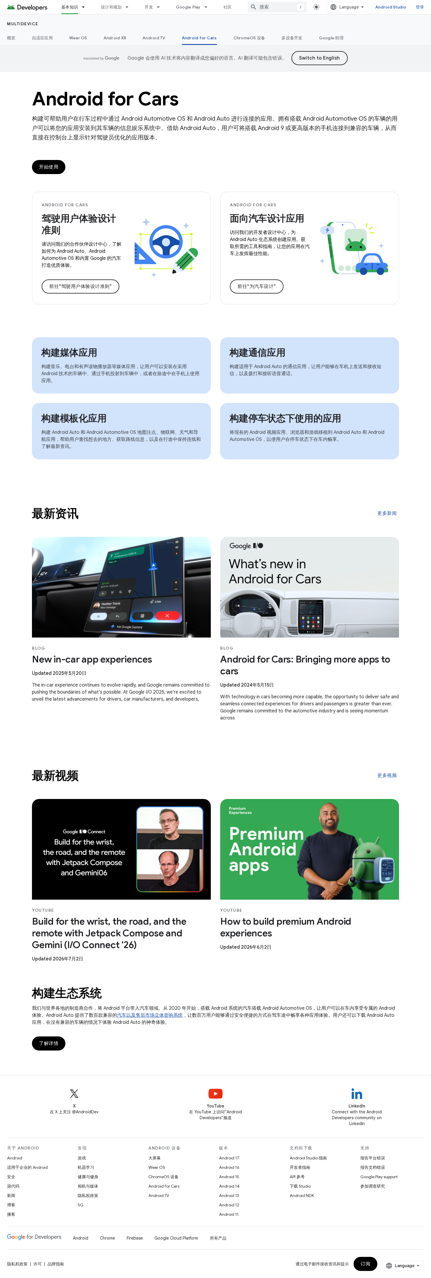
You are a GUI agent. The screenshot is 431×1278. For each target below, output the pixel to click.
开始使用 (48, 167)
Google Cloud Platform (176, 1238)
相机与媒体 (88, 1186)
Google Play (188, 7)
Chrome (107, 1238)
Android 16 (229, 1167)
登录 (420, 7)
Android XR (114, 38)
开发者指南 (300, 1167)
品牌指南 (55, 1264)
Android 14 (229, 1186)
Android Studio (390, 7)
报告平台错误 (372, 1158)
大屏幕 (154, 1158)
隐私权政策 (88, 1195)
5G (81, 1205)
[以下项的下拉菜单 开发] (161, 7)
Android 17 (229, 1158)
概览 (11, 38)
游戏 (82, 1158)
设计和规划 (111, 7)
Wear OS (78, 38)
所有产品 (218, 1238)
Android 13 (229, 1195)
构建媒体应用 (69, 352)
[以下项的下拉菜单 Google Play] (208, 7)
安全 (11, 1176)
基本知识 (69, 7)
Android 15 (229, 1176)
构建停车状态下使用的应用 (285, 418)
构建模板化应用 (73, 418)
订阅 (365, 1264)
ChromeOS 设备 (249, 38)
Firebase (135, 1238)
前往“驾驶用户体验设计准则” (80, 286)
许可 (37, 1264)
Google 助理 (331, 38)
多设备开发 (291, 38)
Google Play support (379, 1176)
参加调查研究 (372, 1186)
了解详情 (48, 1043)
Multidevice (22, 23)
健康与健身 (88, 1176)
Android (14, 1158)
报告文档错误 (372, 1167)
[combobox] (277, 7)
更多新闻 (387, 513)
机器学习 (86, 1167)
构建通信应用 (258, 352)
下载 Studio (300, 1186)
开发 (149, 7)
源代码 (13, 1186)
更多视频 (387, 775)
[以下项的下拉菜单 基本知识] (86, 7)
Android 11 (229, 1214)
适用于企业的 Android (27, 1167)
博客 (11, 1205)
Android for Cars (199, 38)
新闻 (11, 1195)
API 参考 (297, 1176)
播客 (11, 1214)
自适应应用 (42, 38)
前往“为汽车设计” (256, 286)
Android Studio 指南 (308, 1158)
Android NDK (302, 1195)
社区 (227, 7)
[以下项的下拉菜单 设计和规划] (130, 7)
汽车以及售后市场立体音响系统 (150, 1015)
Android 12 (229, 1205)
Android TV (153, 38)
